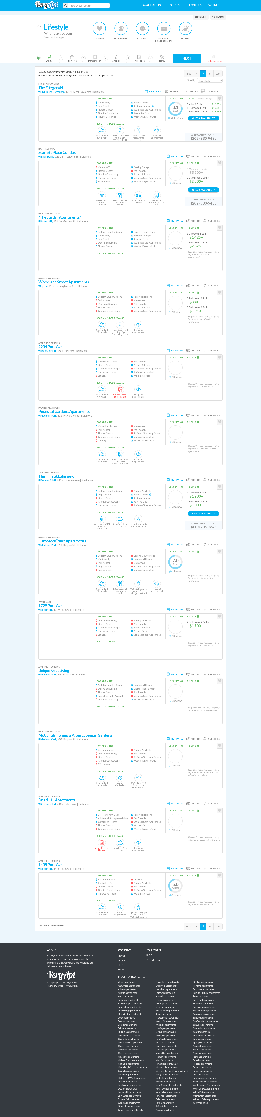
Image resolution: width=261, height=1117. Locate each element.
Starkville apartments (203, 1046)
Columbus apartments (128, 1070)
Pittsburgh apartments (203, 982)
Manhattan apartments (167, 1053)
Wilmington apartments (204, 1095)
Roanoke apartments (203, 1003)
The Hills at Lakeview (56, 476)
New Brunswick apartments (169, 1085)
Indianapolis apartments (167, 1003)
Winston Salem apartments (206, 1099)
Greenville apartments (166, 985)
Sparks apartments (202, 1039)
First (188, 73)
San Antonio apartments (204, 1014)
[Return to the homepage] (46, 5)
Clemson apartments (128, 1053)
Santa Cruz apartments (204, 1028)
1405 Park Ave (50, 864)
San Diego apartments (203, 1017)
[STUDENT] (142, 28)
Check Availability (203, 118)
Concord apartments (128, 1074)
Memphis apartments (166, 1056)
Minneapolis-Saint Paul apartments (172, 1070)
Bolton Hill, (46, 221)
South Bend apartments (204, 1035)
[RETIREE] (185, 28)
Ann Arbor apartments (129, 985)
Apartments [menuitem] (152, 5)
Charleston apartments (129, 1035)
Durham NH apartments (129, 1092)
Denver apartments (127, 1081)
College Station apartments (131, 1060)
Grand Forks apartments (130, 1106)
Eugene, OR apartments (129, 1099)
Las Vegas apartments (166, 1028)
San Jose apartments (203, 1024)
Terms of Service (55, 985)
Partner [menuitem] (213, 5)
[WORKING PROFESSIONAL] (164, 28)
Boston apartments (127, 1021)
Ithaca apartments (164, 1014)
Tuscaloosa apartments (204, 1078)
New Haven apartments (167, 1088)
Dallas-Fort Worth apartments (132, 1078)
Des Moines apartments (129, 1085)
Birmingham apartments (129, 1007)
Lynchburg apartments (166, 1046)
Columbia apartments (128, 1063)
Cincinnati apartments (128, 1049)
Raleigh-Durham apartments (206, 992)
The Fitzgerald (50, 87)
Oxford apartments (165, 1102)
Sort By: (191, 80)
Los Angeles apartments (167, 1039)
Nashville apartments (166, 1078)
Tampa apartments (202, 1056)
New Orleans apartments (168, 1092)
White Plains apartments (204, 1092)
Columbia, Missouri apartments (133, 1067)
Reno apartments (201, 996)
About (121, 956)
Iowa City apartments (166, 1007)
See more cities (200, 1102)
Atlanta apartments (127, 992)
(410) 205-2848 (204, 527)
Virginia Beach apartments (205, 1081)
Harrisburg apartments (166, 989)
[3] (72, 58)
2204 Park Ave (50, 346)
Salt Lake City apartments (205, 1010)
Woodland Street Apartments (63, 282)
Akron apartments (126, 982)
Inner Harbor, (48, 156)
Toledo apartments (202, 1060)
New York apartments (166, 1095)
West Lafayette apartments (206, 1088)
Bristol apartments (127, 1028)
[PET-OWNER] (121, 28)
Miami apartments (164, 1060)
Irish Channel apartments (167, 1010)
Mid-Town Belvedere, (52, 91)
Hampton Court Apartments (62, 541)
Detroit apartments (127, 1088)
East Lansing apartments (129, 1095)
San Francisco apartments (205, 1021)
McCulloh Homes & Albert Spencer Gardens (75, 735)
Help (120, 965)
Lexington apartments (166, 1035)
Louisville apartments (166, 1042)
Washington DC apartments (206, 1085)
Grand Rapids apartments (130, 1109)
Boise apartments (126, 1017)
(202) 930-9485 (204, 138)
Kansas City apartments (167, 1021)
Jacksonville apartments (167, 1017)
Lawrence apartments (166, 1031)
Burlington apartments (128, 1031)
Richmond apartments (203, 1000)
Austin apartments (127, 996)
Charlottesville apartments (130, 1042)
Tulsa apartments (201, 1074)
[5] (94, 58)
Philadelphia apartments (167, 1106)
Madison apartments (165, 1049)
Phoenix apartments (165, 1109)
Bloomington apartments (130, 1014)
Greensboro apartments (167, 982)
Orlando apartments (165, 1099)
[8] (122, 58)
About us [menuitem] (195, 5)
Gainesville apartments (129, 1102)
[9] (139, 58)
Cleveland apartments (128, 1056)
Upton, (44, 286)
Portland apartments (203, 985)
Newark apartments (165, 1081)
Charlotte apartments (128, 1039)
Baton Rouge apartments (130, 1003)
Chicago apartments (127, 1046)
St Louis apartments (202, 1049)
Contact (122, 960)
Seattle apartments (202, 1031)
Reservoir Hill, (48, 350)
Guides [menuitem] (175, 5)
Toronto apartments (203, 1067)
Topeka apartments (202, 1063)
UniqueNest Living (53, 670)
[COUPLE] (99, 28)
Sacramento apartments (204, 1007)
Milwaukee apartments (166, 1063)
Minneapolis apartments (167, 1067)
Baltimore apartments (128, 1000)
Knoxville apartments (166, 1024)
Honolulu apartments (166, 996)
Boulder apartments (127, 1024)
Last (218, 73)
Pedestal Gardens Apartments (64, 411)
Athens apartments (127, 989)
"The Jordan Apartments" (59, 217)
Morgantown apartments (168, 1074)
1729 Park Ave (50, 605)
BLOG (149, 955)
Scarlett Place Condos (57, 152)
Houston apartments (165, 1000)
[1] (49, 58)
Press (120, 969)
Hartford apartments (165, 992)
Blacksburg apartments (129, 1010)
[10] (161, 58)
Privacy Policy (71, 985)
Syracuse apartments (203, 1053)
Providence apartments (204, 989)
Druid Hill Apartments (56, 800)
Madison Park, (48, 415)
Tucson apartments (202, 1070)
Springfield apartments (204, 1042)
